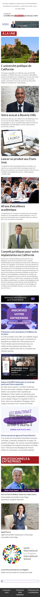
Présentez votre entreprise (20, 592)
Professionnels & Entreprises (16, 460)
